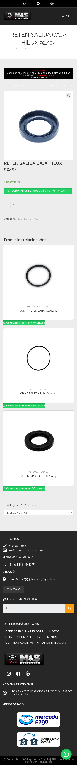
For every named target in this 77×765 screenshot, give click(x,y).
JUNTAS (29, 306)
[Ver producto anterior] (6, 85)
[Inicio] (14, 48)
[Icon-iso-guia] (27, 673)
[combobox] (38, 512)
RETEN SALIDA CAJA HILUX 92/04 (45, 48)
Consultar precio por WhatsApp (25, 323)
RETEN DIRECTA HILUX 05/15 (38, 476)
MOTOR (54, 631)
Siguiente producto (58, 85)
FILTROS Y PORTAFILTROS (22, 637)
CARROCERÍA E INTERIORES (24, 631)
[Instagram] (8, 673)
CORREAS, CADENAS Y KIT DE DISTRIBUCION (35, 642)
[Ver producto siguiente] (70, 85)
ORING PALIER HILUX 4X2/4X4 (38, 393)
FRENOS (51, 637)
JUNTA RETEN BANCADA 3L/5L (38, 310)
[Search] (69, 608)
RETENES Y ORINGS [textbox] (37, 512)
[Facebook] (18, 673)
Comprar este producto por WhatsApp (39, 191)
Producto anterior (18, 85)
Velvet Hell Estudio (40, 762)
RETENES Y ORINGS (27, 219)
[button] (68, 95)
